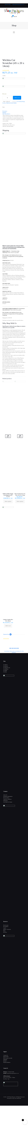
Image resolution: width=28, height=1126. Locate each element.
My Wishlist (5, 926)
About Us (5, 795)
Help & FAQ (5, 1056)
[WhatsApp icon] (9, 6)
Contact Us (5, 1055)
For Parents (5, 666)
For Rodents (5, 669)
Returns (4, 1060)
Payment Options (6, 1062)
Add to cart (17, 97)
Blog (4, 930)
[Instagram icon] (18, 6)
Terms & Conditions (7, 799)
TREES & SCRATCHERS (11, 103)
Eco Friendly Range (21, 101)
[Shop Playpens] (14, 11)
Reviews (5, 932)
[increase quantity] (10, 97)
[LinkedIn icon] (16, 6)
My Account (5, 925)
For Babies (5, 664)
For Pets (4, 103)
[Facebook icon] (11, 6)
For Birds (5, 670)
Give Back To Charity (7, 802)
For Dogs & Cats (6, 667)
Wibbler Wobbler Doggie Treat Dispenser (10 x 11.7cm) (8, 495)
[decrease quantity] (4, 97)
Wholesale (5, 800)
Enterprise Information (7, 796)
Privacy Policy (6, 797)
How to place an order (7, 1058)
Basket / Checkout (7, 929)
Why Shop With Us (6, 113)
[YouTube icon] (15, 6)
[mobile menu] (26, 10)
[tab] (14, 111)
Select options (8, 501)
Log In (4, 928)
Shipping (4, 112)
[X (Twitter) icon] (13, 6)
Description (4, 111)
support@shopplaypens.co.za (18, 4)
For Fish (5, 671)
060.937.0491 (8, 4)
